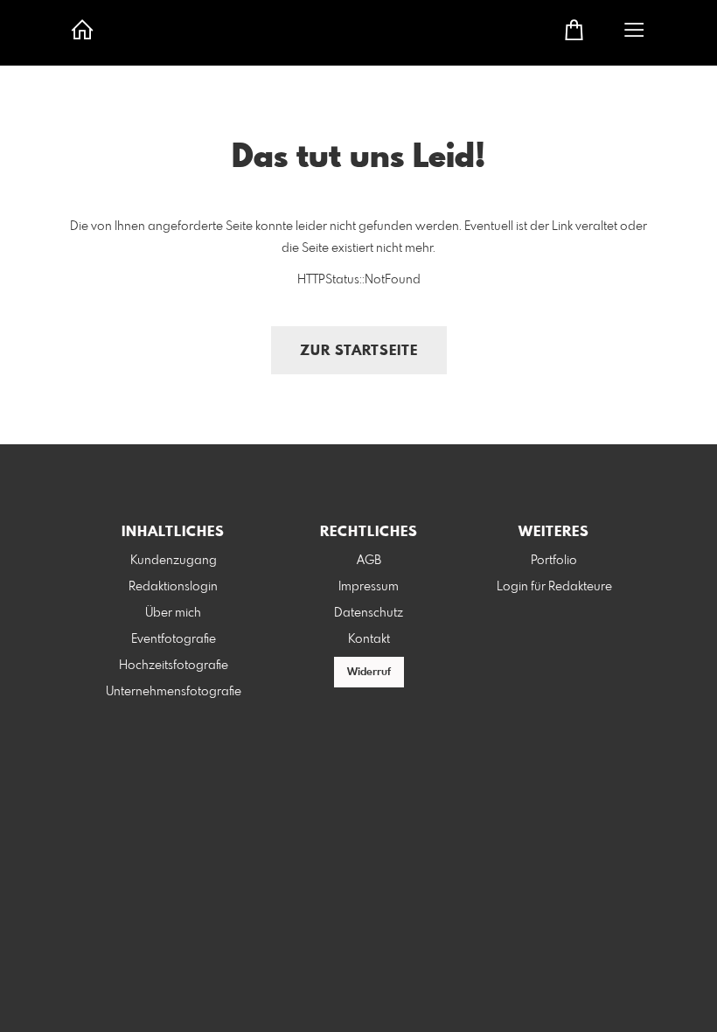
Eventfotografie (173, 639)
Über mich (173, 613)
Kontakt (369, 639)
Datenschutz (368, 613)
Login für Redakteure (554, 587)
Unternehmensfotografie (173, 692)
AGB (369, 560)
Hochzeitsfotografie (173, 665)
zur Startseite (359, 351)
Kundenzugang (173, 560)
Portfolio (554, 560)
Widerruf (369, 672)
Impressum (368, 587)
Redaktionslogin (173, 587)
